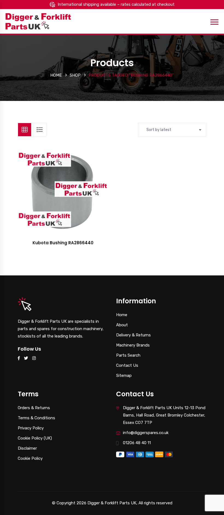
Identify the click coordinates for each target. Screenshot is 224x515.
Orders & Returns (34, 407)
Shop (75, 75)
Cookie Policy (30, 458)
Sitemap (124, 375)
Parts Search (128, 355)
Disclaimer (27, 448)
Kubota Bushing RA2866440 (63, 243)
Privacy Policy (31, 428)
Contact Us (127, 365)
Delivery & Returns (133, 335)
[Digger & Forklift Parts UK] (38, 21)
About (122, 324)
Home (56, 75)
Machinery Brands (133, 345)
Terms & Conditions (36, 417)
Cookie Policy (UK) (35, 438)
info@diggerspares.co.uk (146, 432)
